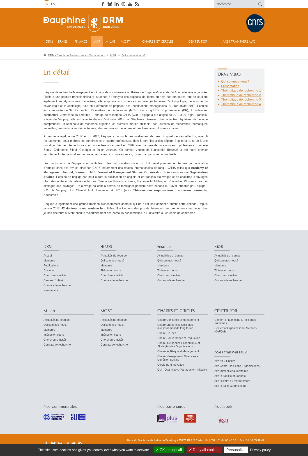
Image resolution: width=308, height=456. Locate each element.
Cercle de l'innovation (170, 364)
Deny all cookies (205, 450)
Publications (51, 265)
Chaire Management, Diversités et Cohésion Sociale (178, 358)
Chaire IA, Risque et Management (178, 351)
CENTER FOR (197, 42)
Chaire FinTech (166, 333)
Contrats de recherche (57, 285)
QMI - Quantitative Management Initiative (182, 369)
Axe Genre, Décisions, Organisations (237, 366)
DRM (49, 42)
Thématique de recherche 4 (241, 104)
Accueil (48, 255)
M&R (97, 42)
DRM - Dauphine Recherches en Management (76, 55)
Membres (49, 260)
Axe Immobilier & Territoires (231, 371)
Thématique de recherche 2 (241, 95)
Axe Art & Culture (224, 361)
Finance (81, 42)
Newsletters (51, 290)
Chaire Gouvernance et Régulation (178, 338)
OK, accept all (170, 450)
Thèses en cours (111, 270)
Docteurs (49, 270)
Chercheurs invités (55, 275)
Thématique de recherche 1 (241, 90)
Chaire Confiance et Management (178, 319)
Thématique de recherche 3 (241, 99)
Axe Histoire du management (232, 381)
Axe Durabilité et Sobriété (230, 376)
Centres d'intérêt (54, 280)
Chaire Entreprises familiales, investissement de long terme (175, 326)
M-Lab (110, 42)
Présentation (230, 86)
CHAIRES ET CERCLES (158, 42)
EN (53, 4)
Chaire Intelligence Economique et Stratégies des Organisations (178, 344)
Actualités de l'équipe (114, 255)
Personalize (236, 450)
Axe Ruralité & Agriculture (230, 385)
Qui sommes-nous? (133, 55)
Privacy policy (260, 450)
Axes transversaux (239, 42)
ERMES (63, 42)
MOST (125, 42)
